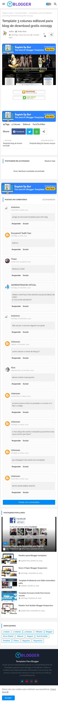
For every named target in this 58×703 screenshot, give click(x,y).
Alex (13, 367)
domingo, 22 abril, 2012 (19, 236)
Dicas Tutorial (8, 636)
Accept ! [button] (8, 698)
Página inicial (7, 13)
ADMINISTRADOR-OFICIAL (23, 285)
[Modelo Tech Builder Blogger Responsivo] (9, 608)
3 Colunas (15, 124)
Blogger (49, 632)
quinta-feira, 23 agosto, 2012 (21, 262)
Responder (16, 224)
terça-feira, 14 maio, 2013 (19, 479)
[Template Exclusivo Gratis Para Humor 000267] (9, 596)
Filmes (16, 641)
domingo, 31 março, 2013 (19, 424)
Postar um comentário (29, 502)
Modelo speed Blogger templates (33, 555)
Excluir (26, 224)
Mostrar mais (50, 161)
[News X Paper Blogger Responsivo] (9, 571)
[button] (48, 4)
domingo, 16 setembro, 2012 (21, 288)
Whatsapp (36, 131)
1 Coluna (6, 632)
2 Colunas (17, 632)
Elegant (30, 636)
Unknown (15, 342)
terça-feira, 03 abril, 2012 (19, 210)
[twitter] (22, 681)
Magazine (26, 641)
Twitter (29, 131)
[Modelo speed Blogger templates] (9, 558)
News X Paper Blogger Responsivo (33, 568)
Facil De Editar (21, 13)
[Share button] (43, 131)
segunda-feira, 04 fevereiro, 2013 (22, 370)
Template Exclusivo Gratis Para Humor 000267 (34, 594)
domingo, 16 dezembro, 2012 (21, 318)
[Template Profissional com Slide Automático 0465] (9, 583)
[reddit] (36, 681)
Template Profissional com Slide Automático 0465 (37, 581)
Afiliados (39, 632)
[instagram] (31, 681)
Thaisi (14, 259)
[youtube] (27, 681)
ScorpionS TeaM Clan (21, 233)
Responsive (37, 641)
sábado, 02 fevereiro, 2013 (20, 344)
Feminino (6, 641)
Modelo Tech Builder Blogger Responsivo (36, 605)
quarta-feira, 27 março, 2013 (20, 396)
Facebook (20, 132)
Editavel (26, 124)
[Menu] (3, 4)
